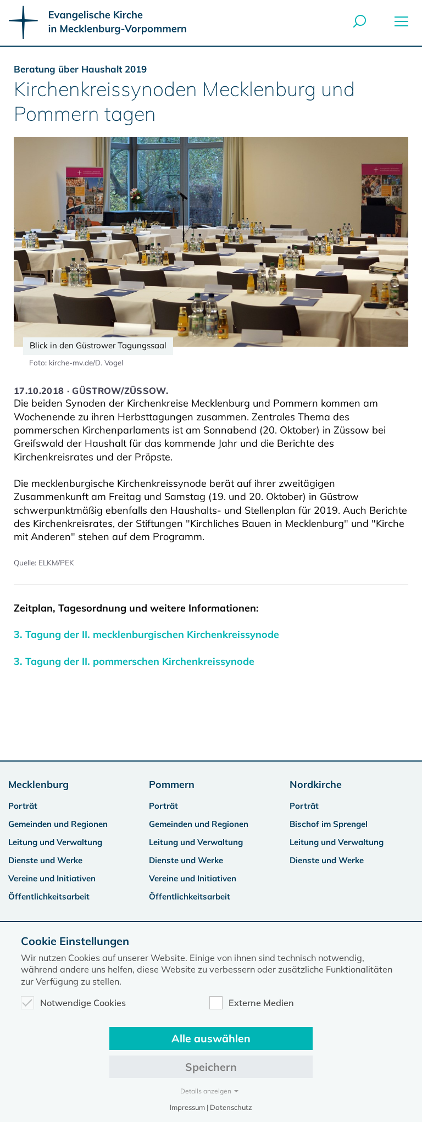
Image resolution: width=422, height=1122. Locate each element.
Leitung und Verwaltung (55, 842)
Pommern (172, 784)
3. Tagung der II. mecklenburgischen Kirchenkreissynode (146, 634)
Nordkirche (316, 784)
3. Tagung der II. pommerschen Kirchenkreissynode (134, 661)
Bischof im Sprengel (329, 824)
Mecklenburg (38, 784)
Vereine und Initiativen (52, 878)
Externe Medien (261, 1002)
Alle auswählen (211, 1038)
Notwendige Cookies (83, 1002)
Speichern (211, 1067)
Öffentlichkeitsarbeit (49, 896)
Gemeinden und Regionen (58, 824)
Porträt (22, 806)
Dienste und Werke (45, 860)
